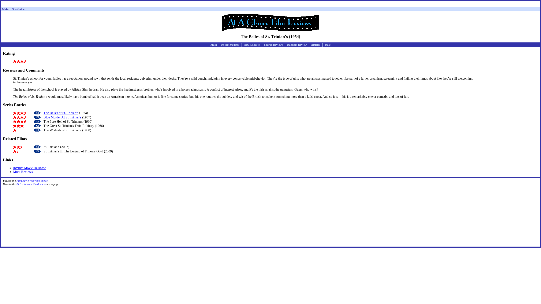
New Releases (252, 44)
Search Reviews (273, 44)
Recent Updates (230, 44)
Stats (328, 44)
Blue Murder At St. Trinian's (62, 117)
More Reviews (23, 172)
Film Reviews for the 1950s (32, 180)
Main (213, 44)
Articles (315, 44)
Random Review (297, 44)
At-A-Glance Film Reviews (31, 184)
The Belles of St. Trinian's (61, 113)
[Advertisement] (270, 4)
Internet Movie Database (29, 168)
